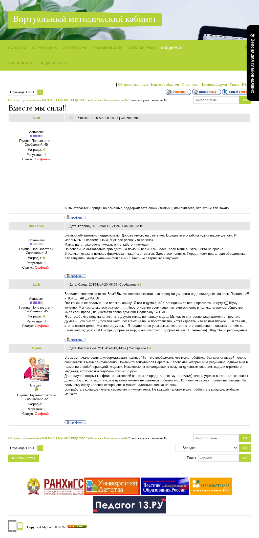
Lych (36, 118)
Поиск (234, 85)
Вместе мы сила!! (115, 100)
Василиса (36, 226)
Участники (190, 85)
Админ (36, 348)
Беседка (95, 100)
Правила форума (214, 85)
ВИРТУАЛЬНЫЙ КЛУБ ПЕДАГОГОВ (64, 100)
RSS (245, 85)
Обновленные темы (133, 85)
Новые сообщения (165, 85)
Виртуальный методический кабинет (85, 19)
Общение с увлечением (23, 100)
